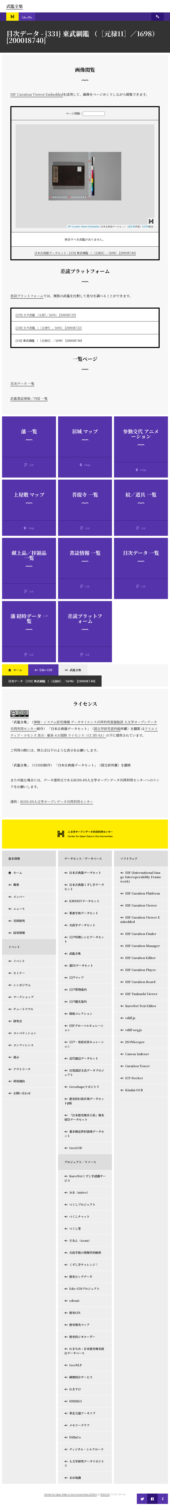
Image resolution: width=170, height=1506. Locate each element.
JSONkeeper (135, 1042)
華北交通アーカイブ (82, 1413)
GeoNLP (75, 1365)
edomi (74, 1301)
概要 (16, 885)
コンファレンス (23, 1045)
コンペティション (24, 1033)
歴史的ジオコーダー (82, 1337)
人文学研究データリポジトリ (84, 1463)
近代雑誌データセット (83, 1058)
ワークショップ (23, 997)
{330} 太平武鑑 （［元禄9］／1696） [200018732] (49, 328)
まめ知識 (75, 1478)
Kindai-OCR (134, 1090)
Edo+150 (45, 670)
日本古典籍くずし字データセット (84, 887)
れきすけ (75, 1389)
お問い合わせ (22, 1093)
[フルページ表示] (21, 145)
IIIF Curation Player (140, 970)
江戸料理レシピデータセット (84, 939)
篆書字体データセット (83, 913)
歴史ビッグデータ (80, 1276)
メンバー (19, 897)
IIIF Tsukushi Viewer (141, 994)
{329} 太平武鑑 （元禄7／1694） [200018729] (46, 315)
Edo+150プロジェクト (84, 1289)
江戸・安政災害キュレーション (84, 1044)
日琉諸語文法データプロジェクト (84, 1072)
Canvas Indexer (137, 1054)
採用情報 (19, 933)
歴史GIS (74, 1313)
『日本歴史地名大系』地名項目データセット (84, 1117)
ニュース (19, 909)
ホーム (17, 670)
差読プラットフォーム (26, 295)
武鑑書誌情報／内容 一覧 (29, 398)
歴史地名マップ (79, 1325)
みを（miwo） (79, 1192)
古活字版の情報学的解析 (85, 1252)
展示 (16, 1057)
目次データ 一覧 (22, 383)
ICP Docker (134, 1078)
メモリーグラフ (79, 1425)
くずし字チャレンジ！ (83, 1264)
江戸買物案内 (78, 989)
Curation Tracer (137, 1066)
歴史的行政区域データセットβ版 (84, 1101)
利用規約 (19, 1081)
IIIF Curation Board (140, 982)
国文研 (131, 226)
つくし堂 (75, 1228)
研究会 (17, 1021)
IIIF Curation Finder (140, 934)
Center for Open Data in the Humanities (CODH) (70, 1494)
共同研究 (19, 921)
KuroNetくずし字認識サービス (85, 1178)
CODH (145, 226)
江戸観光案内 (78, 1001)
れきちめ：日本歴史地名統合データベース (84, 1351)
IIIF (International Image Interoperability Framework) (140, 877)
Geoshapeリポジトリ (84, 1087)
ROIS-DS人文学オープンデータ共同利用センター (56, 801)
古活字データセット (82, 925)
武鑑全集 (14, 6)
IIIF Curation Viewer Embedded (36, 94)
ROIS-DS (105, 1494)
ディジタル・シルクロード (86, 1449)
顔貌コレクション (80, 1013)
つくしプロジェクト (82, 1204)
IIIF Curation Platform (142, 893)
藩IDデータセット (81, 965)
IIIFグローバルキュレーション (84, 1027)
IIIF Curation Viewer (141, 905)
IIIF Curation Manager (142, 946)
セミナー (19, 973)
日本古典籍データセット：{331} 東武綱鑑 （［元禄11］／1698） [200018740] (85, 253)
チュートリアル (23, 1009)
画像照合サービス (80, 1377)
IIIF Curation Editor (140, 958)
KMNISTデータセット (84, 901)
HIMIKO (75, 1401)
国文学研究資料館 (107, 728)
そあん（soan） (80, 1240)
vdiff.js (130, 1018)
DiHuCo (75, 1437)
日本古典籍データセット (85, 873)
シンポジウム (22, 985)
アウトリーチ (22, 1069)
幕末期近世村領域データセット (84, 1133)
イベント (19, 961)
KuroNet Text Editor (140, 1006)
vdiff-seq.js (133, 1030)
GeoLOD (75, 1148)
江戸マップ (76, 977)
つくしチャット (79, 1216)
